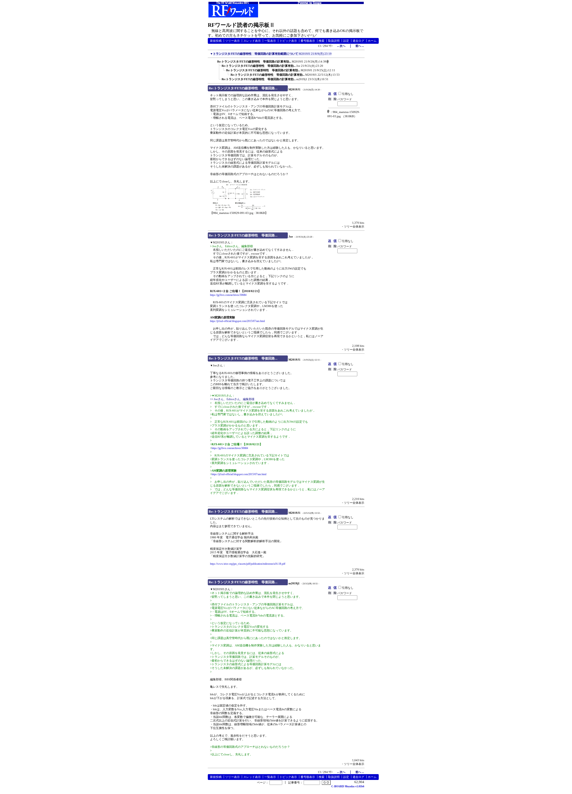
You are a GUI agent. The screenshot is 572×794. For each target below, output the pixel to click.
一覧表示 (270, 40)
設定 (346, 40)
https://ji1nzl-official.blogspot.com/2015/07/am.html (237, 321)
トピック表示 (288, 40)
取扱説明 (334, 40)
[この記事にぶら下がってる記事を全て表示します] (215, 61)
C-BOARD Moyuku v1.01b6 (347, 786)
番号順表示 (308, 40)
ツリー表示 (232, 40)
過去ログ (358, 40)
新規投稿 (216, 40)
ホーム (372, 40)
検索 (321, 40)
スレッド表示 (252, 40)
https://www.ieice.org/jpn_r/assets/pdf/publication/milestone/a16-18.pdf (247, 563)
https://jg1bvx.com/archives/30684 (228, 295)
